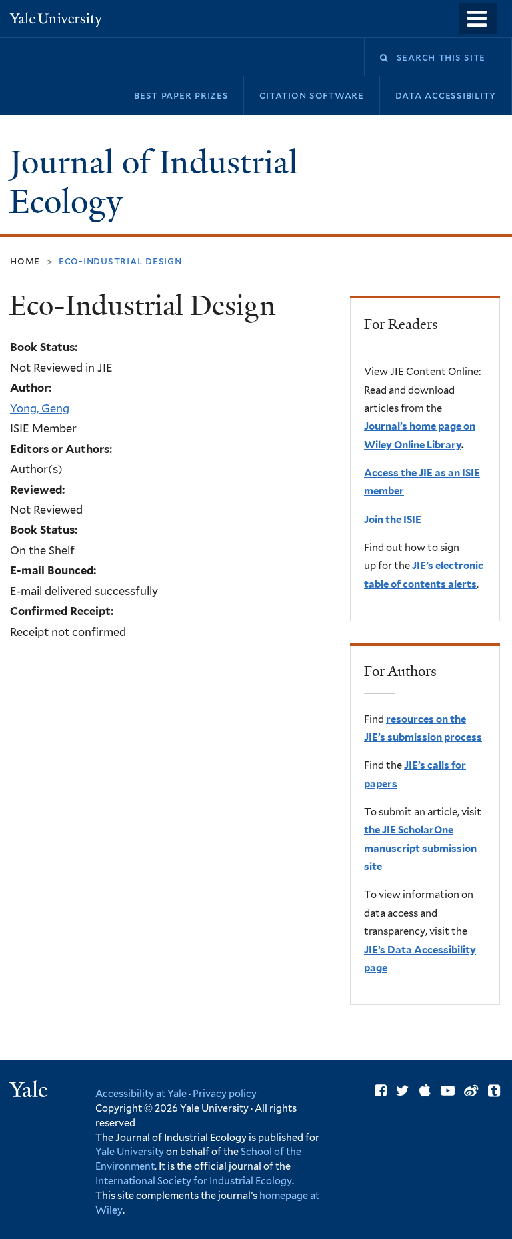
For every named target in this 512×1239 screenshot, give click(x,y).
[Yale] (30, 1091)
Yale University (129, 1151)
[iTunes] (425, 1091)
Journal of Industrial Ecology (153, 182)
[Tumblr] (494, 1091)
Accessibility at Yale (141, 1093)
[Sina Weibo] (471, 1091)
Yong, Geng (39, 408)
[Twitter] (402, 1091)
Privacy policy (225, 1093)
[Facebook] (381, 1091)
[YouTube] (448, 1091)
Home (25, 260)
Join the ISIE (392, 520)
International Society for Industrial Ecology (193, 1180)
